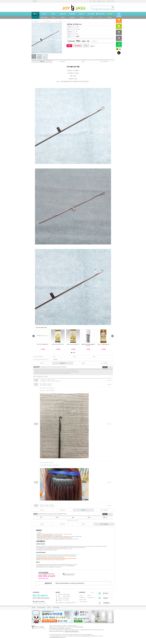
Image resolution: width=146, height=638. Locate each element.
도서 (100, 17)
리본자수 (109, 17)
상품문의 (83, 61)
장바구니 (103, 1)
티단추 (102, 9)
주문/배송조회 (99, 1)
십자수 (53, 14)
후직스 (53, 17)
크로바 (110, 9)
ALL (36, 14)
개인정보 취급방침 (83, 601)
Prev (33, 336)
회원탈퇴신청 (82, 597)
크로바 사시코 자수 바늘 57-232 (73, 344)
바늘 (60, 21)
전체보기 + (92, 592)
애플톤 (96, 9)
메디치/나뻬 (44, 17)
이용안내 (81, 595)
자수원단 (72, 17)
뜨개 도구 (81, 14)
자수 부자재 (91, 14)
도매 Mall (109, 14)
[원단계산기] (105, 593)
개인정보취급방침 (41, 607)
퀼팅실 (107, 9)
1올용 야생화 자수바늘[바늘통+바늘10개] (88, 345)
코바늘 (93, 9)
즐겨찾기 (35, 1)
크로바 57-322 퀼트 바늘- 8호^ (103, 344)
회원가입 (94, 1)
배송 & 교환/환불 (104, 61)
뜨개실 (81, 17)
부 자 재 (48, 21)
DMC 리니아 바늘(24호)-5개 (42, 344)
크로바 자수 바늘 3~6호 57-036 (58, 344)
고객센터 (112, 1)
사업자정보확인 (90, 597)
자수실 (44, 14)
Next (112, 336)
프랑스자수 (63, 14)
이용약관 (89, 595)
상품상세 (42, 61)
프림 (105, 9)
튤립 (113, 9)
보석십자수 (72, 14)
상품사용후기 (62, 61)
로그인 (90, 1)
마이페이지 (108, 1)
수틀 (99, 9)
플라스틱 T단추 (100, 14)
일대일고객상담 (83, 599)
